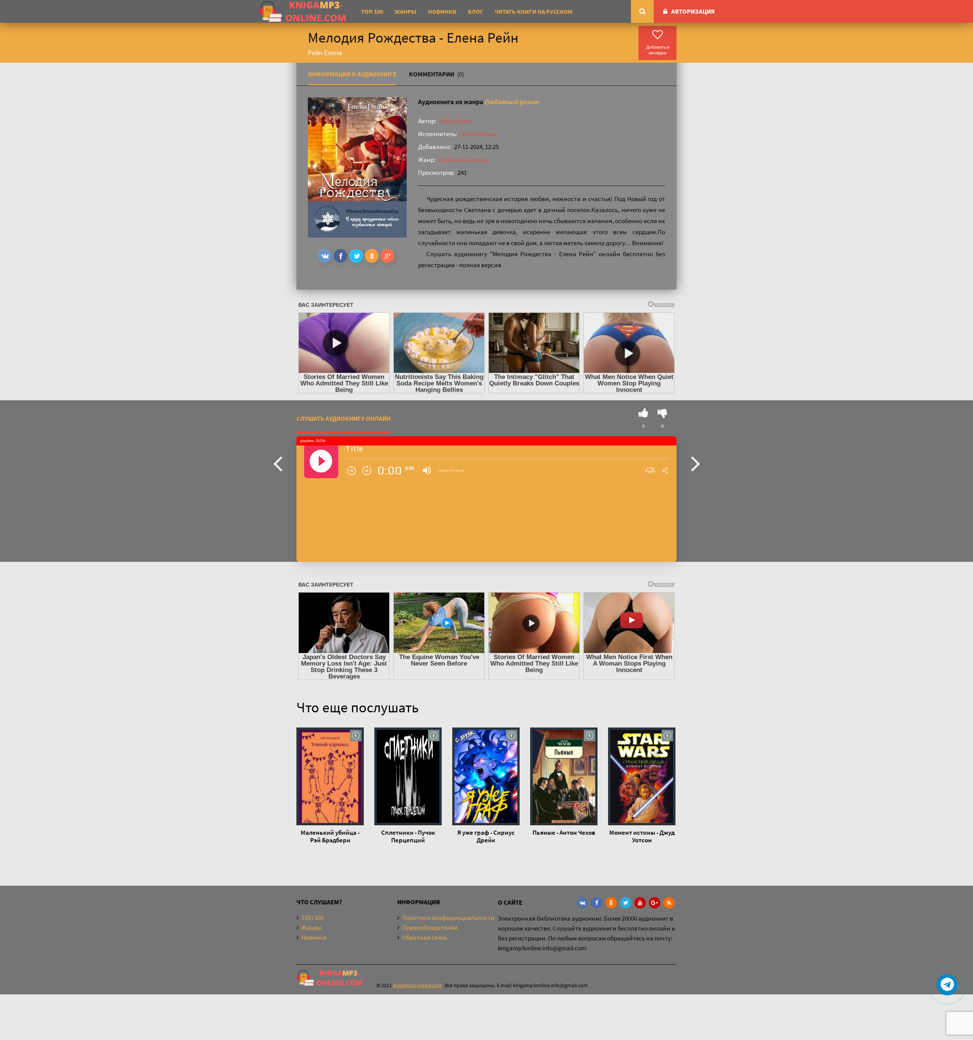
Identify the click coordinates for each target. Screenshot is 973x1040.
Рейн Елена (455, 121)
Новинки (442, 11)
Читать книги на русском (533, 11)
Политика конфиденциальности (448, 917)
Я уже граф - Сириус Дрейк (486, 836)
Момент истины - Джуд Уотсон (642, 836)
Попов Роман (479, 134)
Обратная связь (424, 937)
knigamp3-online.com (417, 985)
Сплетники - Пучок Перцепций (408, 836)
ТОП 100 (372, 11)
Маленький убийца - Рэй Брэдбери (330, 836)
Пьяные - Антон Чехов (563, 832)
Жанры (406, 11)
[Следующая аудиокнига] (695, 463)
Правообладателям (430, 927)
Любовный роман (512, 101)
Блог (475, 11)
